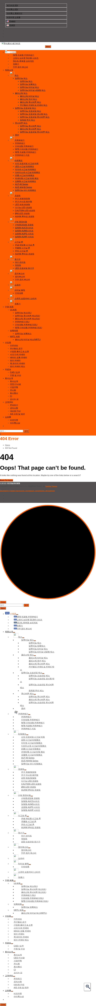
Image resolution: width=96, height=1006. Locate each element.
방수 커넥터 (15, 360)
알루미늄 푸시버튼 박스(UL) (27, 316)
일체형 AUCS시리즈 (24, 228)
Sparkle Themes (51, 486)
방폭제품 (14, 331)
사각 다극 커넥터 (17, 354)
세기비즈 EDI (12, 5)
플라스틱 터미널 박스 (29, 96)
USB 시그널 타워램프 (24, 175)
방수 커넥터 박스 (17, 366)
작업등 (18, 265)
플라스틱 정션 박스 (28, 99)
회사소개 (9, 378)
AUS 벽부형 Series (23, 187)
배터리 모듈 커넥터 (18, 357)
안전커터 (14, 345)
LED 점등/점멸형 (22, 205)
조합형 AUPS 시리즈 (24, 234)
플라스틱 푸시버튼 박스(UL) (27, 319)
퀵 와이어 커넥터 (17, 363)
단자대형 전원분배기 (24, 146)
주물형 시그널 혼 (22, 248)
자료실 (8, 369)
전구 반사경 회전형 (23, 202)
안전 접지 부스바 (22, 279)
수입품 (8, 342)
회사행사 (14, 393)
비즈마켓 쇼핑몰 (13, 17)
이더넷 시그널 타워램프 (25, 169)
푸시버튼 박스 (21, 123)
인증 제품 (9, 307)
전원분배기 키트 (22, 155)
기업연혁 (14, 387)
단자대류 (19, 293)
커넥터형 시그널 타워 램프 (26, 178)
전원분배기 (20, 143)
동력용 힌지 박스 (27, 120)
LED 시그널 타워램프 (24, 166)
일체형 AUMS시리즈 (24, 231)
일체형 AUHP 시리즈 (24, 237)
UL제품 (13, 310)
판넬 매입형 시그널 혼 (24, 245)
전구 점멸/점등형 (22, 199)
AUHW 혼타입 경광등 (24, 216)
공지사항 (14, 408)
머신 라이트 (20, 262)
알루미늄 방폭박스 (28, 84)
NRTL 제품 (15, 337)
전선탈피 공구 (16, 348)
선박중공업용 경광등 (24, 225)
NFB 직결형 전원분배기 (25, 152)
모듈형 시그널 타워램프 (25, 181)
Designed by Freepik (27, 491)
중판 (17, 135)
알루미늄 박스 (21, 78)
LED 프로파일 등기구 (24, 268)
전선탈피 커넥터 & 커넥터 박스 (33, 105)
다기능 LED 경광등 (23, 207)
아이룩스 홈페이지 (14, 13)
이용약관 (3, 483)
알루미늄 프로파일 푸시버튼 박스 (35, 117)
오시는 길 (14, 399)
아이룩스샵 (15, 423)
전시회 (13, 390)
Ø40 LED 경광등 (22, 213)
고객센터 (9, 402)
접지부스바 (20, 276)
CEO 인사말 (15, 384)
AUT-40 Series (21, 184)
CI (11, 396)
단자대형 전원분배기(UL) (26, 325)
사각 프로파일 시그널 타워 (26, 163)
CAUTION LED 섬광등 (25, 210)
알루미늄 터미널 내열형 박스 (33, 90)
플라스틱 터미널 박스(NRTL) (28, 340)
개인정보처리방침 (13, 483)
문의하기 (14, 405)
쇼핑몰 (8, 417)
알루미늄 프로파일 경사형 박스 (34, 114)
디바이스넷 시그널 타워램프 (27, 172)
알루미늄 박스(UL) (23, 313)
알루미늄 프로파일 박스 (25, 108)
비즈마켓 (14, 420)
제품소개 (9, 70)
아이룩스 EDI (12, 9)
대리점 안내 (15, 411)
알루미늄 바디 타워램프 (25, 190)
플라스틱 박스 (21, 93)
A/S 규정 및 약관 (17, 414)
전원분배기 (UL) (22, 322)
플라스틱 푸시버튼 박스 (30, 102)
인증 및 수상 (15, 375)
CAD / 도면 (15, 372)
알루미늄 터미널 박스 (29, 87)
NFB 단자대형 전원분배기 (26, 149)
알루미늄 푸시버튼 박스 (30, 126)
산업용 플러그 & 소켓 (19, 351)
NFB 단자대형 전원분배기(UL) (28, 328)
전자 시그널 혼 (21, 251)
